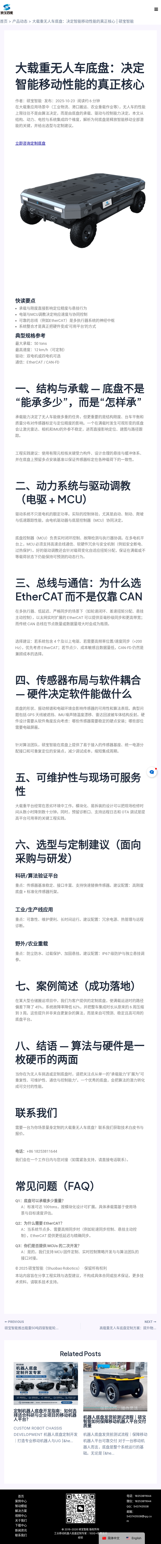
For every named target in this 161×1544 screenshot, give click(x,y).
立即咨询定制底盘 (30, 143)
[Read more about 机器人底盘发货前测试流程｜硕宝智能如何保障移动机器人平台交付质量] (115, 1386)
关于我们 (21, 1520)
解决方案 (21, 1510)
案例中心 (21, 1501)
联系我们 (21, 1535)
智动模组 (21, 1506)
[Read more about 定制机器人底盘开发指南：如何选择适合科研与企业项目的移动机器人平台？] (46, 1383)
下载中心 (21, 1525)
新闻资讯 (21, 1530)
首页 (21, 1496)
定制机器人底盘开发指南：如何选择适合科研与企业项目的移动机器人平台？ (45, 1415)
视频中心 (21, 1515)
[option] (134, 1538)
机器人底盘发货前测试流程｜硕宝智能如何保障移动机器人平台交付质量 (114, 1421)
